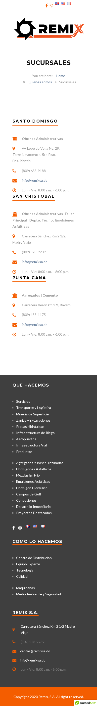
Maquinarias (25, 588)
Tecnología (24, 570)
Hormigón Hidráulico (32, 488)
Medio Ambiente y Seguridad (38, 594)
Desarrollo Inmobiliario (33, 506)
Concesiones (26, 500)
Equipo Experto (28, 564)
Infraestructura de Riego (35, 433)
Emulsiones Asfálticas (33, 481)
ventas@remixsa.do (35, 651)
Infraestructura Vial (31, 445)
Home (60, 76)
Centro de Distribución (34, 558)
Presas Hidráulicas (30, 426)
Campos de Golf (28, 494)
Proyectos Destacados (34, 513)
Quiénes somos (40, 82)
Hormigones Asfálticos (33, 469)
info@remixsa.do (35, 180)
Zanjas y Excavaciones (33, 420)
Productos (24, 451)
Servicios (23, 401)
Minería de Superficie (32, 414)
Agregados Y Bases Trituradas (39, 463)
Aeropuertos (26, 439)
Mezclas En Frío (28, 475)
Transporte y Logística (33, 407)
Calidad (22, 576)
